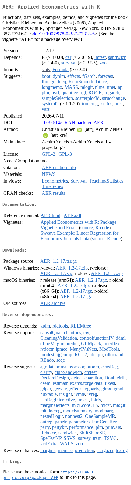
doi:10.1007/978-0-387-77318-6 (64, 33)
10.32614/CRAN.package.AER (73, 122)
